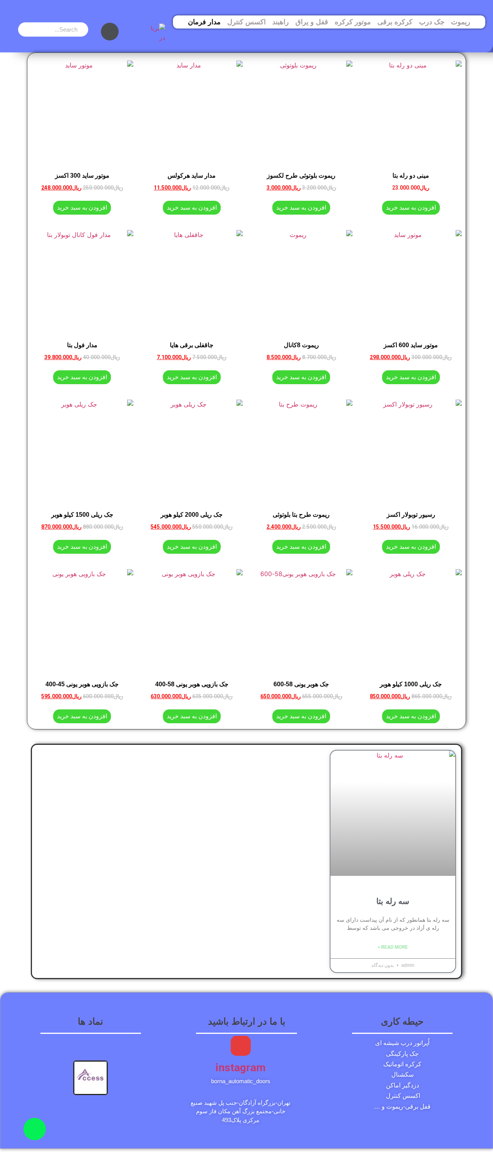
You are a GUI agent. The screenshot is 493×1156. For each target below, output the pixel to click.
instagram (240, 1067)
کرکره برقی (395, 22)
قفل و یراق (311, 22)
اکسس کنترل (246, 22)
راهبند (280, 22)
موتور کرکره (353, 22)
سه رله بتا (392, 901)
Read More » (393, 947)
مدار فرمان (204, 22)
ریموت (460, 22)
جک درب (431, 22)
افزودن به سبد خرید (411, 207)
